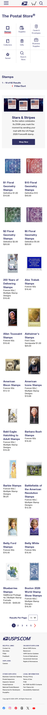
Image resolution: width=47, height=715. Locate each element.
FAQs (4, 653)
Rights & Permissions (30, 661)
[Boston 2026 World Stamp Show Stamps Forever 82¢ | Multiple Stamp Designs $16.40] (34, 571)
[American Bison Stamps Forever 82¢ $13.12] (12, 365)
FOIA (25, 682)
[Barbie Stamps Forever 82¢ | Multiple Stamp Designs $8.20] (12, 469)
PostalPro (6, 692)
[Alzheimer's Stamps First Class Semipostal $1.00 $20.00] (34, 317)
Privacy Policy (28, 676)
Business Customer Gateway (12, 676)
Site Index (6, 651)
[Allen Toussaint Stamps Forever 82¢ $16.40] (12, 317)
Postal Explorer (8, 684)
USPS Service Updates (31, 653)
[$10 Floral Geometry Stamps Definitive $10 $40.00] (34, 166)
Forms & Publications (30, 656)
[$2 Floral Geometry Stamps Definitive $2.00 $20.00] (12, 214)
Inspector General (8, 682)
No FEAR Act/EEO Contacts (32, 684)
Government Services (30, 659)
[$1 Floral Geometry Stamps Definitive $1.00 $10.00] (12, 166)
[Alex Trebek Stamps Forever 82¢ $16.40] (34, 263)
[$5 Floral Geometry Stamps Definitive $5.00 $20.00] (34, 214)
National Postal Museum (11, 687)
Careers (5, 663)
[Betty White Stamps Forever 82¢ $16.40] (34, 526)
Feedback (6, 656)
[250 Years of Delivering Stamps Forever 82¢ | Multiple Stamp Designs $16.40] (12, 263)
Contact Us (6, 648)
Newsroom (27, 651)
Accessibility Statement (31, 690)
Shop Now (5, 96)
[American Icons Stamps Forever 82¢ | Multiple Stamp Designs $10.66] (34, 365)
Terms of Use (27, 679)
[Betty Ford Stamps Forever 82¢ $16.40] (12, 526)
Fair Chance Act (28, 687)
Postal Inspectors (8, 679)
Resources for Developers (11, 690)
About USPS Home (29, 648)
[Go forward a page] (35, 625)
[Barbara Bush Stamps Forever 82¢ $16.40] (34, 415)
